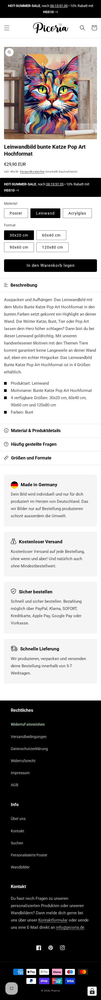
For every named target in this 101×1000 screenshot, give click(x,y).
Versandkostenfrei (32, 171)
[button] (7, 28)
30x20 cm (19, 235)
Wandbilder (20, 867)
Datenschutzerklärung (29, 749)
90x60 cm (19, 247)
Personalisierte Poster (29, 855)
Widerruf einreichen (28, 724)
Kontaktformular (53, 920)
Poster (16, 213)
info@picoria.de (70, 927)
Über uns (18, 819)
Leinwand (45, 213)
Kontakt (17, 831)
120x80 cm (52, 247)
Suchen (17, 843)
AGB (14, 785)
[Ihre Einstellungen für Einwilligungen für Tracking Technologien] (92, 991)
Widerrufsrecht (23, 761)
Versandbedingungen (29, 737)
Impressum (20, 773)
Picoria (55, 990)
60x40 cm (51, 235)
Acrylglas (77, 213)
